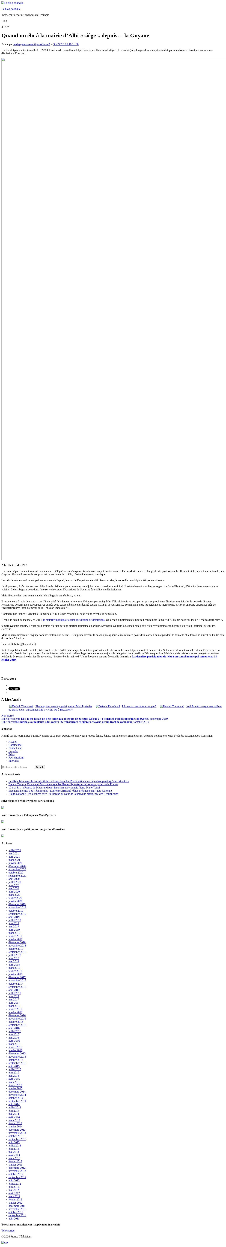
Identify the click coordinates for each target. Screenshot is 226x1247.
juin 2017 (13, 996)
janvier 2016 (15, 1050)
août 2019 (14, 916)
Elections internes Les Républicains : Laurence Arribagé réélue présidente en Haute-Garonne (60, 790)
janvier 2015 (15, 1088)
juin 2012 (13, 1186)
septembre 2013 (17, 1139)
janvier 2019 (15, 939)
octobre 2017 (15, 983)
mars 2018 (14, 967)
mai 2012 (13, 1189)
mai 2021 (13, 853)
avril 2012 (14, 1193)
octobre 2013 (15, 1135)
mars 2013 (14, 1158)
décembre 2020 (17, 866)
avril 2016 (14, 1040)
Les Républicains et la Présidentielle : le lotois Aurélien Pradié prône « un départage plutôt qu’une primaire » (68, 781)
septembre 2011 (17, 1215)
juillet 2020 (14, 882)
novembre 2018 (17, 945)
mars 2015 (14, 1082)
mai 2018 (13, 961)
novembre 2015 (17, 1056)
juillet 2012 (14, 1183)
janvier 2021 (15, 862)
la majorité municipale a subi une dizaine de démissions (74, 619)
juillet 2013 (14, 1145)
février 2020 (15, 897)
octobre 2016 (15, 1021)
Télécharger (8, 1230)
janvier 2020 (15, 901)
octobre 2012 (15, 1174)
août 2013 (14, 1142)
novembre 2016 (17, 1018)
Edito (11, 754)
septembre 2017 (17, 986)
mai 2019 (13, 926)
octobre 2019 (15, 910)
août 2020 (14, 878)
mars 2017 (14, 1005)
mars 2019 (14, 932)
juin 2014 (13, 1110)
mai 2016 (13, 1037)
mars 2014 (14, 1120)
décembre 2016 (17, 1015)
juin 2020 (13, 885)
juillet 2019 (14, 920)
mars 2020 (14, 894)
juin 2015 (13, 1072)
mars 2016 (14, 1043)
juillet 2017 (14, 993)
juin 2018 (13, 958)
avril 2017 (14, 1002)
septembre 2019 (17, 913)
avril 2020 (14, 891)
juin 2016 (13, 1034)
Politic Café (15, 748)
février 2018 (15, 970)
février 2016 (15, 1047)
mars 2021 (14, 859)
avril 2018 (14, 964)
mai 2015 (13, 1075)
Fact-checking (16, 757)
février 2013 (15, 1161)
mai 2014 (13, 1113)
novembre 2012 (17, 1170)
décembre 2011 (16, 1205)
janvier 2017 (15, 1012)
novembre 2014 (17, 1094)
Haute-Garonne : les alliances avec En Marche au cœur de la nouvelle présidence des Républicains (63, 793)
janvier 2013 (15, 1164)
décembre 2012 (17, 1167)
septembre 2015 (17, 1062)
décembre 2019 (17, 904)
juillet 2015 (14, 1069)
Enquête (13, 751)
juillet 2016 (14, 1031)
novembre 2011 (17, 1208)
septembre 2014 (17, 1101)
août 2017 (14, 989)
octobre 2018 (15, 948)
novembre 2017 (17, 980)
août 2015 (14, 1066)
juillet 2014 (14, 1107)
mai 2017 (13, 999)
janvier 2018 (15, 974)
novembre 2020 (17, 869)
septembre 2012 (17, 1177)
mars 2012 (14, 1196)
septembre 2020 (17, 875)
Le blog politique (10, 8)
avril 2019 (14, 929)
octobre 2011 (15, 1212)
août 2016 (14, 1028)
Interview (13, 760)
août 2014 (14, 1104)
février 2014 (15, 1123)
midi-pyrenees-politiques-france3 (31, 44)
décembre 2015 (17, 1053)
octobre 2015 (15, 1059)
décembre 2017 (17, 977)
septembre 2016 (17, 1024)
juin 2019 (13, 923)
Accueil (12, 741)
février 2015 (15, 1085)
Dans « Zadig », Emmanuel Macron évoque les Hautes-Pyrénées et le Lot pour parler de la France (63, 784)
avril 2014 (14, 1116)
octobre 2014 (15, 1097)
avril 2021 (14, 856)
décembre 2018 (17, 942)
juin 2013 (13, 1148)
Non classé (7, 715)
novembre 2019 (17, 907)
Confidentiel (15, 744)
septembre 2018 (17, 951)
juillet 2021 (14, 850)
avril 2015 (14, 1078)
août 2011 (13, 1218)
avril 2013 (14, 1155)
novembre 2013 (17, 1132)
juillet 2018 (14, 955)
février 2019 (15, 936)
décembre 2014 (17, 1091)
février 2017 (15, 1009)
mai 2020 (13, 888)
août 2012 (14, 1180)
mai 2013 (13, 1151)
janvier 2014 (15, 1126)
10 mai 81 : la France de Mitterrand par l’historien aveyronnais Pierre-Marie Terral (54, 787)
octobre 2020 (15, 872)
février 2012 (15, 1199)
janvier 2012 (15, 1202)
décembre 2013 (17, 1129)
